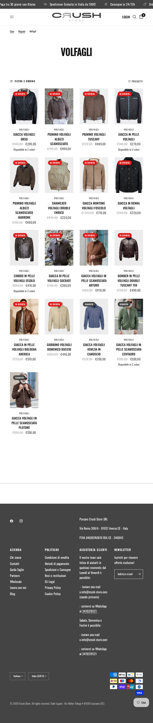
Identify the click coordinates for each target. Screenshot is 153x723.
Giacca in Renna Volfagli (129, 205)
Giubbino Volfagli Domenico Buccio (59, 347)
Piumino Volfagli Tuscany (93, 136)
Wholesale (16, 581)
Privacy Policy (53, 587)
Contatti (14, 563)
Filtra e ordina (25, 81)
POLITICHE (52, 549)
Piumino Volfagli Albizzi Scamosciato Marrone (24, 210)
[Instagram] (24, 521)
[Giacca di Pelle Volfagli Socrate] (59, 248)
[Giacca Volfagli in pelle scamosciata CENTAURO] (129, 316)
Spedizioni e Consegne (58, 569)
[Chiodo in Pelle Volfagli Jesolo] (24, 248)
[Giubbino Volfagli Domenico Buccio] (59, 316)
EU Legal (50, 581)
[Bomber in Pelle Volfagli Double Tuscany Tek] (129, 248)
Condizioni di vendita (57, 557)
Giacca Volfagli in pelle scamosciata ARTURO (94, 281)
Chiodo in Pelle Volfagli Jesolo (24, 278)
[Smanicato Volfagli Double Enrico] (59, 175)
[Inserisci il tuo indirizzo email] (139, 574)
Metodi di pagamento (57, 563)
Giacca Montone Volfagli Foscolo (94, 205)
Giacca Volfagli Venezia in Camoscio (94, 349)
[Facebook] (14, 521)
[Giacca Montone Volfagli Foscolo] (94, 175)
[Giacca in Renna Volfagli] (129, 175)
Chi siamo (15, 557)
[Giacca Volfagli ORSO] (24, 106)
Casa (12, 31)
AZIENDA (16, 549)
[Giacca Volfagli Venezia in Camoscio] (94, 316)
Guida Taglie (17, 569)
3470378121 (89, 611)
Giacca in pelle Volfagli (128, 136)
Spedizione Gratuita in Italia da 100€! (63, 4)
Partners (15, 575)
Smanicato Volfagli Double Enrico (59, 208)
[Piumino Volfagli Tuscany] (94, 106)
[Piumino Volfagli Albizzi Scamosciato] (59, 106)
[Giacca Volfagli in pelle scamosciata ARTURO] (94, 248)
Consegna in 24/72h (112, 4)
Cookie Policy (53, 593)
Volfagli (24, 129)
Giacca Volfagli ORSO (24, 136)
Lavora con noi (18, 587)
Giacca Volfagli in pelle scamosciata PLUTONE (24, 423)
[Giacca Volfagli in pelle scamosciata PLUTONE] (24, 390)
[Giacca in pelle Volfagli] (129, 106)
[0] (140, 17)
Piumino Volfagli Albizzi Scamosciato (59, 139)
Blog (12, 593)
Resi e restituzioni (55, 575)
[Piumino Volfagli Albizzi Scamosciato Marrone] (24, 175)
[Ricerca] (134, 17)
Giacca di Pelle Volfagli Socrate (59, 278)
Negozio (21, 31)
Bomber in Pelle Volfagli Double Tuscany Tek (129, 281)
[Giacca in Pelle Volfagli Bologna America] (24, 316)
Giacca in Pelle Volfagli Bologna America (24, 349)
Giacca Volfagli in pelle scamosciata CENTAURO (128, 349)
